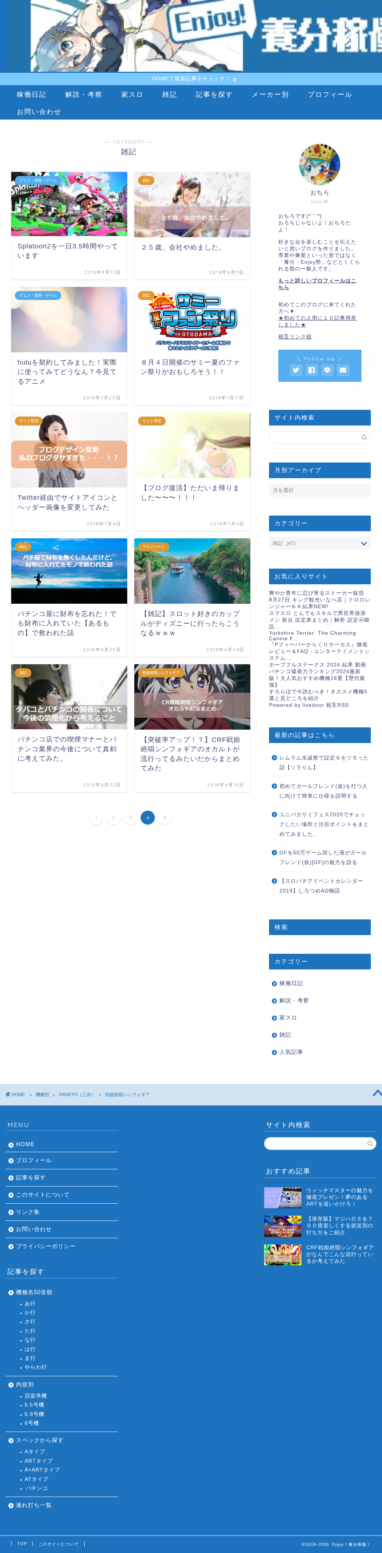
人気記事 (291, 1052)
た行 (30, 1331)
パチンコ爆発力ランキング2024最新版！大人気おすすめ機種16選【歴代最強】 (317, 678)
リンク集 (28, 1212)
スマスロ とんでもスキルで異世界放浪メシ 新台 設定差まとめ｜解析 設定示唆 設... (319, 619)
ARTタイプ (39, 1461)
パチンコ (37, 1488)
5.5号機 (34, 1405)
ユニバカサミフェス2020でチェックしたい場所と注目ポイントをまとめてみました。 (324, 824)
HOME (25, 1144)
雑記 (169, 94)
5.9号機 (34, 1414)
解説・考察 (84, 94)
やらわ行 (36, 1367)
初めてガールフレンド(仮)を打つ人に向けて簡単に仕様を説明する (323, 791)
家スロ (132, 94)
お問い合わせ (39, 111)
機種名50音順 (34, 1292)
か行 (30, 1312)
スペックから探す (40, 1440)
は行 (30, 1349)
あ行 (30, 1303)
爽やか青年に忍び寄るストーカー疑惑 (316, 593)
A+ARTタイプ (42, 1470)
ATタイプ (36, 1479)
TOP (22, 1543)
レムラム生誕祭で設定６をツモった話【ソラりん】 (324, 762)
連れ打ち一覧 (34, 1505)
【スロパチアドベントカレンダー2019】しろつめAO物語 (321, 886)
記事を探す (214, 94)
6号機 (32, 1423)
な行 (30, 1340)
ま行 (30, 1358)
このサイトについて (43, 1194)
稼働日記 (32, 94)
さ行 (30, 1321)
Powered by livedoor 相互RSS (309, 705)
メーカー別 (270, 94)
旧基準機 (36, 1396)
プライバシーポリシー (46, 1246)
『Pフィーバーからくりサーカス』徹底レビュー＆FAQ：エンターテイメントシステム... (319, 651)
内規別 (25, 1384)
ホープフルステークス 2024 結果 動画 (317, 665)
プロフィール (330, 94)
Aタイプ (35, 1451)
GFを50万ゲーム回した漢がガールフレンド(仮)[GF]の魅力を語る (323, 857)
